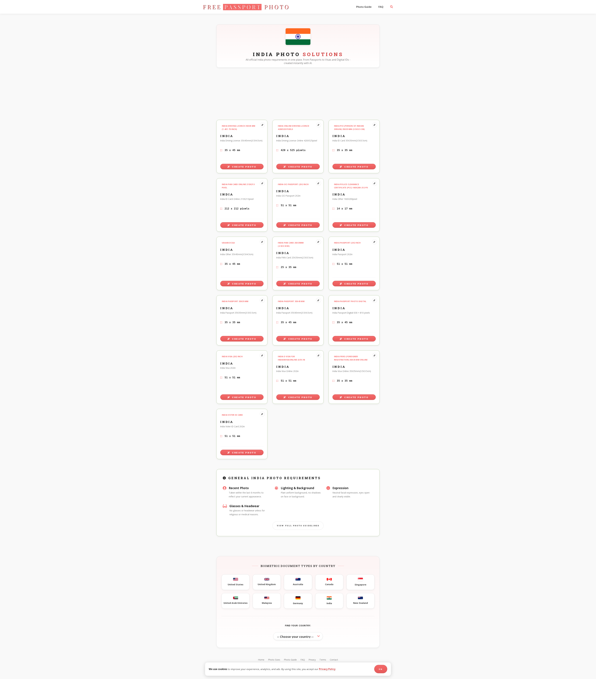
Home (261, 659)
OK (381, 669)
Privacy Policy (327, 669)
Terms (322, 659)
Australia (298, 584)
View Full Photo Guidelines (298, 525)
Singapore (360, 584)
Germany (298, 603)
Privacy (312, 659)
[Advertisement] (298, 93)
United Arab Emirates (236, 602)
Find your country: (298, 625)
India (329, 603)
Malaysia (267, 602)
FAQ (380, 7)
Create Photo (243, 166)
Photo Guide (364, 7)
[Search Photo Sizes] (391, 6)
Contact (334, 659)
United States (235, 584)
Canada (329, 584)
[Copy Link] (262, 124)
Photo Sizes (274, 659)
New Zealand (360, 602)
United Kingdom (267, 584)
